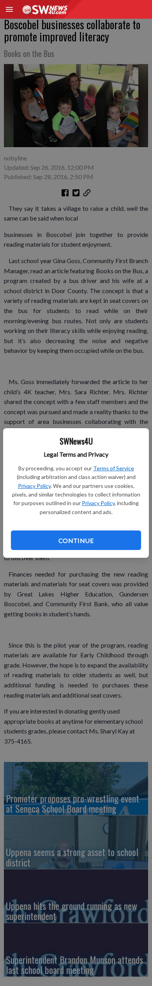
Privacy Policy (34, 485)
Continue (76, 540)
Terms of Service (113, 468)
